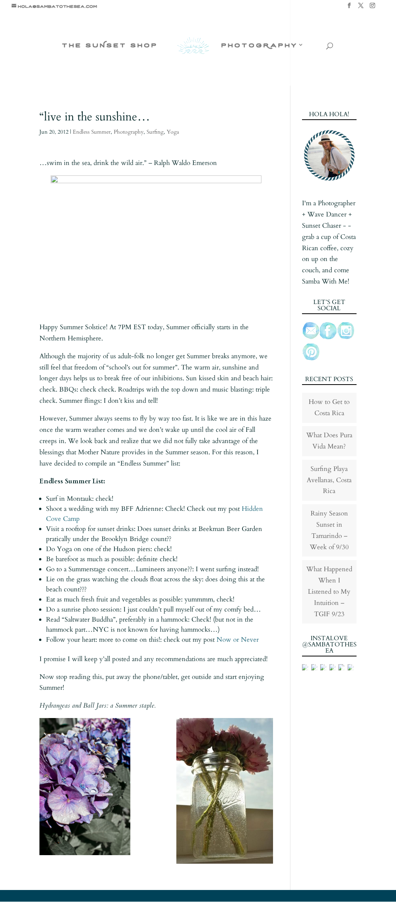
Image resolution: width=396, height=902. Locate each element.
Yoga (173, 132)
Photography (128, 132)
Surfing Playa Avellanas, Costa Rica (329, 480)
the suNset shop (110, 45)
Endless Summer (92, 132)
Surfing (155, 132)
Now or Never (238, 639)
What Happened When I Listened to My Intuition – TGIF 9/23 (329, 592)
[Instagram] (372, 8)
